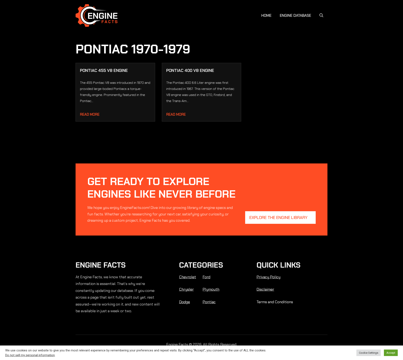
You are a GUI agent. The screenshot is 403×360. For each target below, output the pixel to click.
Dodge (184, 301)
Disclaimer (265, 289)
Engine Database (295, 15)
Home (266, 15)
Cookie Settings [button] (368, 352)
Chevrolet (187, 277)
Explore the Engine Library (278, 217)
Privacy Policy (268, 277)
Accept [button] (390, 352)
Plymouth (211, 289)
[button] (321, 15)
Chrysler (186, 289)
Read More (89, 114)
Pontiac (209, 301)
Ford (206, 277)
